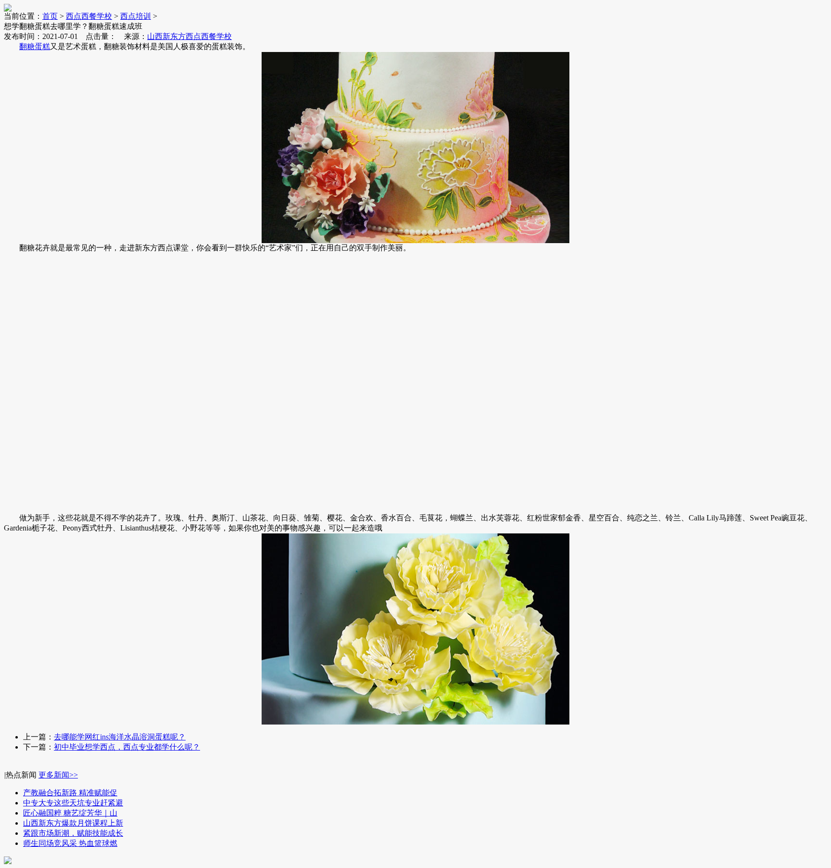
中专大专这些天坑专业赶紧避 (73, 803)
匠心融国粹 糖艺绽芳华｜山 (70, 813)
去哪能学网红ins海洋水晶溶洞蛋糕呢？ (120, 737)
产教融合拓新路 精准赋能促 (70, 793)
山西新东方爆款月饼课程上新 (73, 823)
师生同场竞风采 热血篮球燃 (70, 843)
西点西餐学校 (89, 16)
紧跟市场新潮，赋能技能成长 (73, 833)
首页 (50, 16)
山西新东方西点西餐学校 (189, 36)
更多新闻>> (58, 775)
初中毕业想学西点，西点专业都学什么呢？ (127, 747)
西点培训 (135, 16)
